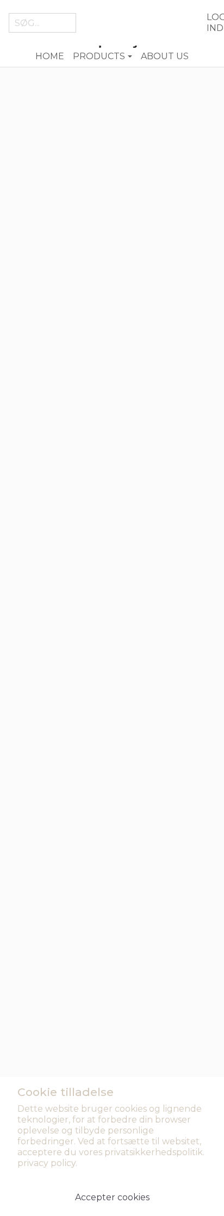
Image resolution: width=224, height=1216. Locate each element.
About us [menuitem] (165, 56)
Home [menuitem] (49, 56)
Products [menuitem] (99, 56)
